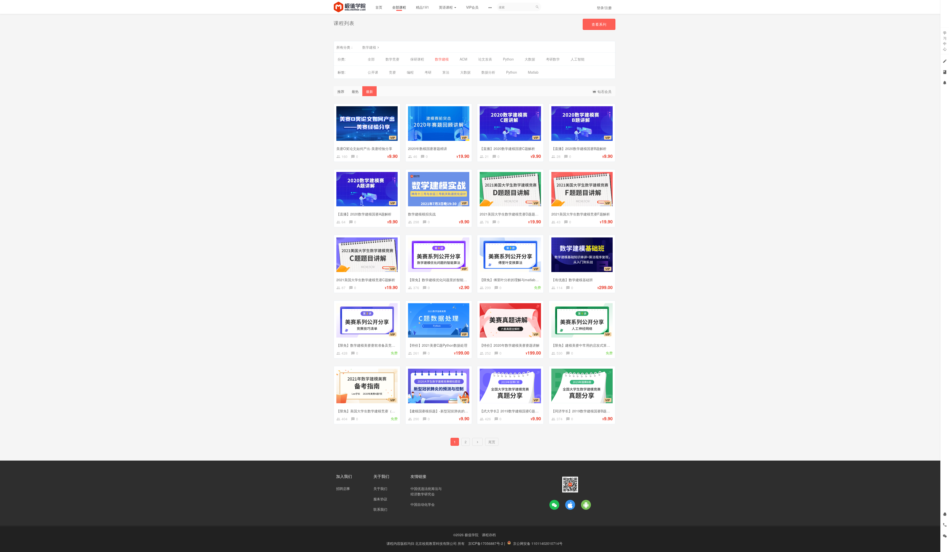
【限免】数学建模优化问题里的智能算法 (439, 279)
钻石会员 (604, 91)
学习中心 (945, 40)
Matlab (533, 72)
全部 (371, 59)
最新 (369, 91)
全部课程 (399, 7)
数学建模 (369, 47)
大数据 (530, 59)
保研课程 (417, 59)
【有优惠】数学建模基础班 (572, 279)
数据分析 (488, 72)
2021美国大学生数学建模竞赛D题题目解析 (512, 214)
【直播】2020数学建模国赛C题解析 (507, 148)
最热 (355, 91)
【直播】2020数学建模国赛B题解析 (578, 148)
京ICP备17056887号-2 (486, 543)
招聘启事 (343, 488)
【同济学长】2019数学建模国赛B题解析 (582, 410)
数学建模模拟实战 (422, 214)
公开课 (373, 72)
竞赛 (392, 72)
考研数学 (553, 59)
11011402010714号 (546, 543)
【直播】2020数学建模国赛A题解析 (363, 214)
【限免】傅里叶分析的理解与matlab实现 (511, 279)
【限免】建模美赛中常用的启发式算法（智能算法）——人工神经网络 (605, 345)
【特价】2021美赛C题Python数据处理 (437, 345)
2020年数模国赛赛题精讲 (427, 148)
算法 (445, 72)
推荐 (340, 91)
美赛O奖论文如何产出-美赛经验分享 (364, 148)
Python (508, 59)
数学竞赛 (392, 59)
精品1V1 (422, 7)
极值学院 (471, 534)
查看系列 (599, 24)
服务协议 (380, 498)
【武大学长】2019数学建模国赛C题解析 (511, 410)
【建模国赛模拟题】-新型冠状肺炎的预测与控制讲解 (448, 410)
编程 (410, 72)
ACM (463, 59)
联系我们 (380, 509)
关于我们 (380, 488)
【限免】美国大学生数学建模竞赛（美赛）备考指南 (376, 410)
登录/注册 (604, 7)
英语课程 (446, 7)
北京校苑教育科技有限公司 (436, 543)
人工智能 (577, 59)
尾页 (491, 441)
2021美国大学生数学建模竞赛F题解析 (580, 214)
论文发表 (485, 59)
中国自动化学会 (422, 504)
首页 (378, 7)
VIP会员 (472, 7)
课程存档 (489, 534)
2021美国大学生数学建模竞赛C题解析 (365, 279)
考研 (428, 72)
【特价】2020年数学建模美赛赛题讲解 (509, 345)
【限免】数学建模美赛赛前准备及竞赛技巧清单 (372, 345)
